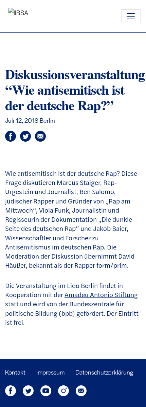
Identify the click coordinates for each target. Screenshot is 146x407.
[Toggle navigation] (131, 16)
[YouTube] (46, 390)
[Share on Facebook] (27, 138)
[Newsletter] (81, 390)
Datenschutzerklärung (104, 372)
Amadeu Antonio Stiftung (101, 294)
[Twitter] (29, 390)
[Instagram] (64, 390)
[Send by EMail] (42, 138)
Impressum (50, 372)
